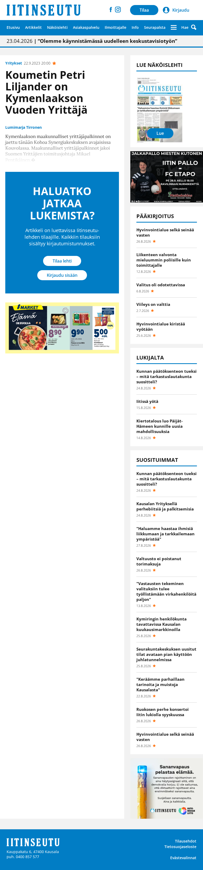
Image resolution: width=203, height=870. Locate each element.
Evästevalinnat (183, 857)
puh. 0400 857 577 (23, 856)
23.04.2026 (92, 41)
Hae (184, 27)
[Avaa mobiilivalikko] (174, 27)
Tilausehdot (185, 841)
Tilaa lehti (62, 261)
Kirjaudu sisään (62, 275)
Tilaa (144, 10)
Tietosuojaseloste (180, 846)
